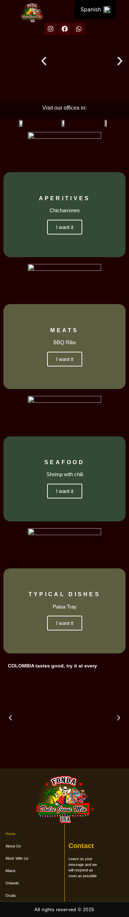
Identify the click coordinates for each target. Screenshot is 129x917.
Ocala (10, 895)
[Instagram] (50, 29)
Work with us (17, 858)
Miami (10, 871)
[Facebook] (64, 29)
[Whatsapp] (79, 29)
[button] (44, 61)
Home (10, 834)
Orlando (12, 883)
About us (13, 846)
